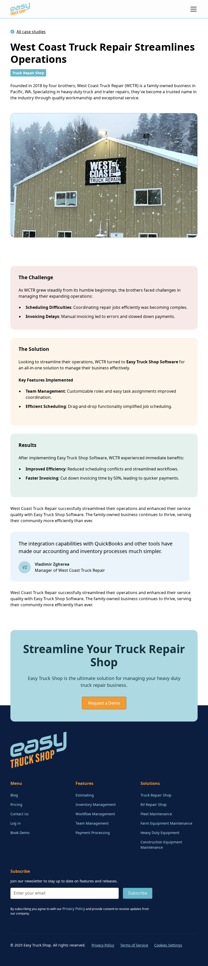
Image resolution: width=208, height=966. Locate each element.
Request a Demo (104, 703)
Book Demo (19, 832)
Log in (15, 823)
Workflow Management (95, 813)
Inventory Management (96, 804)
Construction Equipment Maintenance (161, 845)
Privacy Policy (103, 945)
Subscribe (137, 893)
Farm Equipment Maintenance (166, 823)
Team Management (92, 823)
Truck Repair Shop (156, 795)
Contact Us (19, 813)
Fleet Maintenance (156, 813)
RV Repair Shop (154, 804)
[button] (192, 9)
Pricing (16, 804)
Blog (14, 795)
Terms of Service (134, 945)
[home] (20, 9)
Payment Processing (93, 832)
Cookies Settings (168, 945)
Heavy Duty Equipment (160, 832)
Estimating (85, 795)
